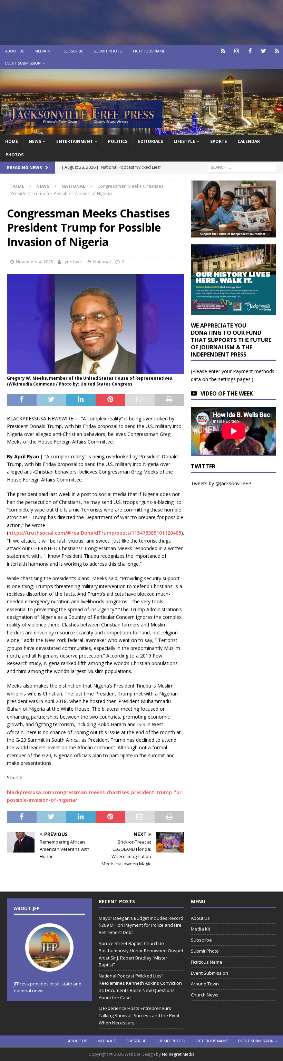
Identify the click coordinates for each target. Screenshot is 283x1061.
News (35, 141)
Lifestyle (184, 141)
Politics (117, 141)
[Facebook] (250, 51)
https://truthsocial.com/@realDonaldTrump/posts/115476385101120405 (94, 532)
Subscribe (73, 50)
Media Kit (44, 50)
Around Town (205, 984)
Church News (204, 995)
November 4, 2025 (34, 262)
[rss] (277, 51)
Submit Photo (108, 50)
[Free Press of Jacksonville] (141, 130)
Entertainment (74, 141)
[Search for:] (241, 167)
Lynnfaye (72, 262)
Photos (14, 155)
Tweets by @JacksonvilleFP (221, 483)
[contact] (223, 51)
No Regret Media (178, 1054)
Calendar (248, 141)
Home (11, 141)
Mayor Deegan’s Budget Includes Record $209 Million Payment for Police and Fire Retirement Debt (141, 925)
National (102, 262)
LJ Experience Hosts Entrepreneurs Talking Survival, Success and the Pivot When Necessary (139, 1015)
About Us (14, 50)
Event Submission (23, 63)
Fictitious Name (149, 50)
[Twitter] (263, 51)
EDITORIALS (150, 141)
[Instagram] (237, 51)
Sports (218, 141)
